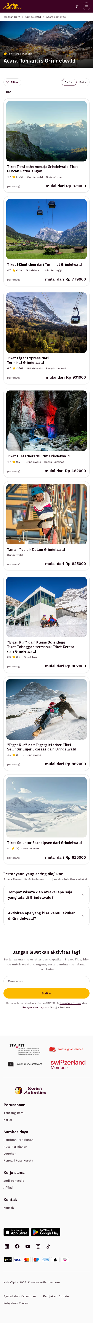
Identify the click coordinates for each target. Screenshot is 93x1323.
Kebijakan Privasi (70, 1003)
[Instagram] (38, 1246)
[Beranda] (12, 6)
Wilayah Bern (11, 16)
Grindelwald (33, 16)
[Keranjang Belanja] (77, 6)
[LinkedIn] (6, 1246)
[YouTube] (27, 1246)
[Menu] (86, 6)
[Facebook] (17, 1246)
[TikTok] (48, 1246)
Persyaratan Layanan (35, 1007)
